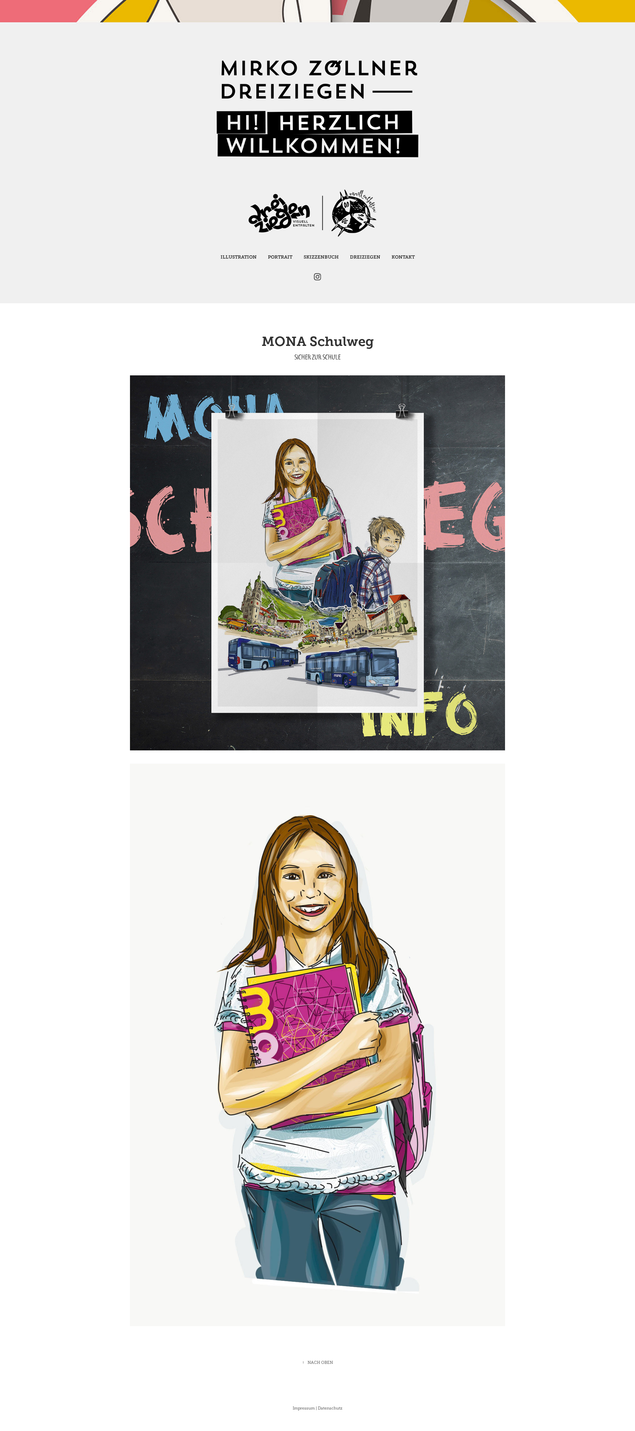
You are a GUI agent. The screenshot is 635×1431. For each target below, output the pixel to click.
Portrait (280, 257)
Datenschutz (330, 1408)
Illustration (239, 257)
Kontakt (403, 257)
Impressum (304, 1408)
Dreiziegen (365, 257)
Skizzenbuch (321, 257)
